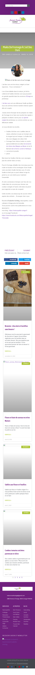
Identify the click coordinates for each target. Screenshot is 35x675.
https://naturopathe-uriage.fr (18, 210)
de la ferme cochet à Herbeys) (21, 149)
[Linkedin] (23, 12)
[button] (17, 29)
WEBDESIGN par (17, 663)
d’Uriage (28, 96)
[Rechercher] (28, 5)
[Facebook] (12, 12)
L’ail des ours (6, 103)
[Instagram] (19, 12)
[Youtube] (15, 12)
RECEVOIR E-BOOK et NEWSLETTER (14, 635)
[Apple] (27, 666)
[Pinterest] (19, 666)
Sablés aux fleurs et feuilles (15, 484)
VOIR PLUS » (8, 351)
